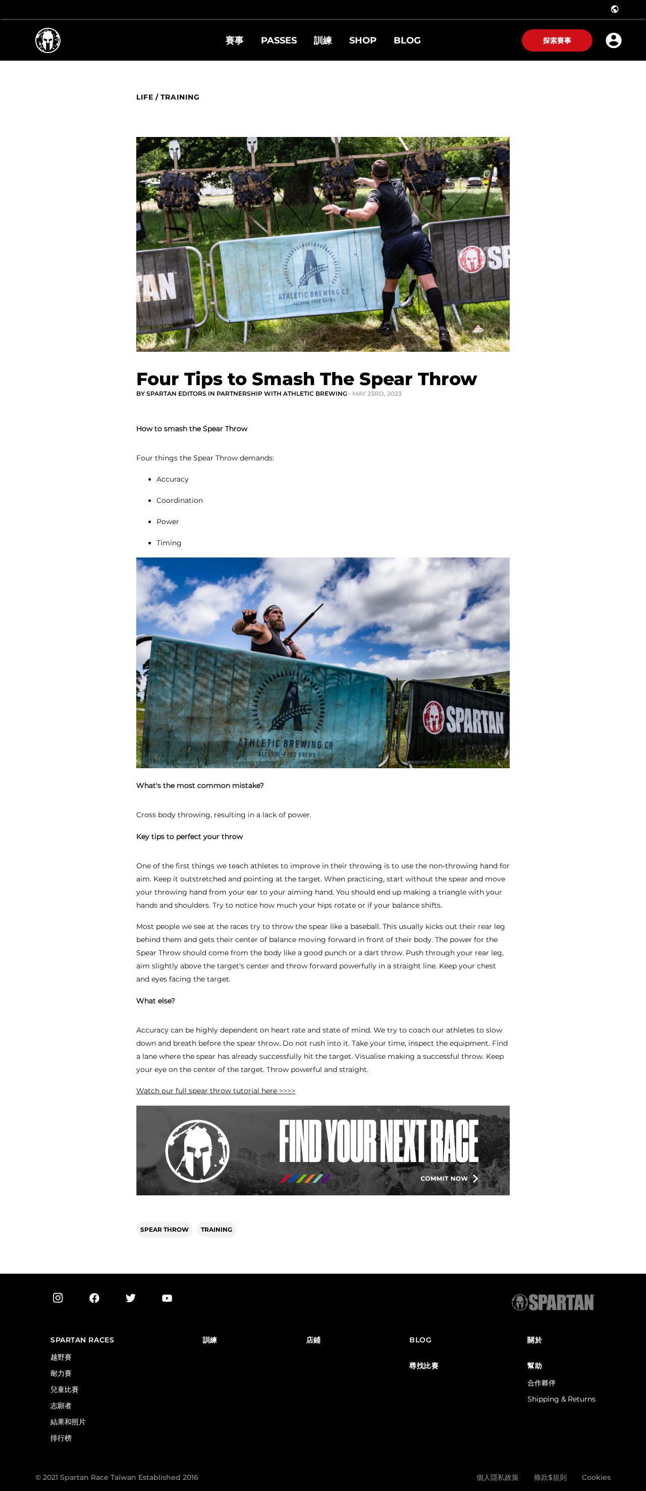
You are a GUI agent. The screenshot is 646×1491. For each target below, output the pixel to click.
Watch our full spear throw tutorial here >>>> (215, 1090)
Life (144, 97)
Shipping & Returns (561, 1399)
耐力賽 (61, 1373)
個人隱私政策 (497, 1477)
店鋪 (313, 1340)
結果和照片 (68, 1421)
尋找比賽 (424, 1366)
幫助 (534, 1366)
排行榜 (61, 1437)
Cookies (596, 1477)
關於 (534, 1340)
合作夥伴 (541, 1382)
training (179, 97)
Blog (420, 1340)
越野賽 (61, 1357)
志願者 (61, 1405)
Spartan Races (82, 1340)
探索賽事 (557, 40)
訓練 (210, 1340)
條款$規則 (550, 1477)
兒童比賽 (64, 1389)
